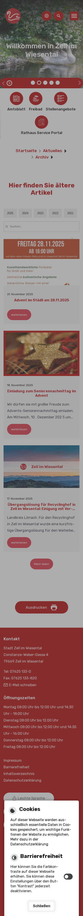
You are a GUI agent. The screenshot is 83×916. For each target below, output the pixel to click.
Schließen (41, 906)
